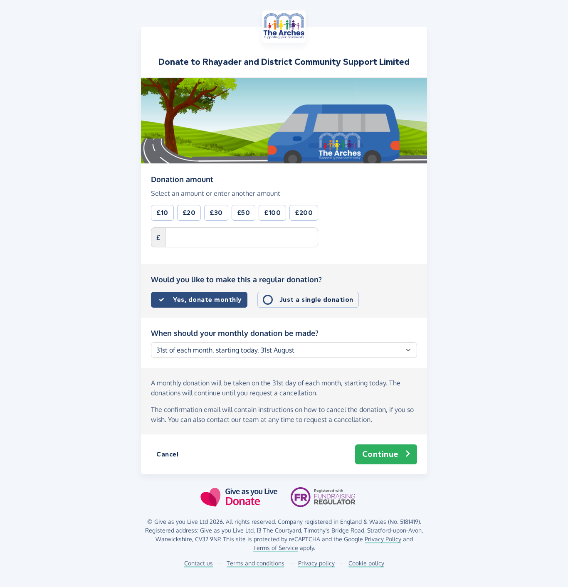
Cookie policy (366, 563)
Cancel (167, 454)
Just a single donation (316, 299)
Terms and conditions (255, 563)
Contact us (198, 563)
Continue (380, 454)
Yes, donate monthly (207, 299)
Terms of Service (275, 547)
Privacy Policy (383, 539)
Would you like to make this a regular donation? (236, 279)
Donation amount (182, 179)
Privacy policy (316, 563)
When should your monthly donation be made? (235, 333)
